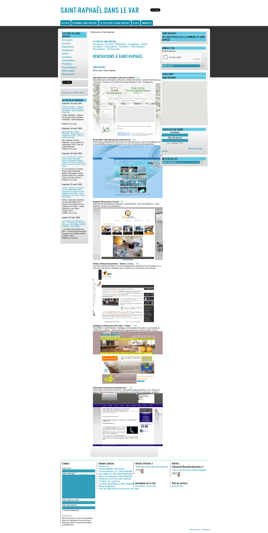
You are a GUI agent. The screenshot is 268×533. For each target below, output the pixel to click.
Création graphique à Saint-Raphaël (116, 483)
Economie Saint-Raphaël (84, 22)
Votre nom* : (67, 468)
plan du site (177, 486)
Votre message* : (69, 473)
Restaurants (68, 74)
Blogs (136, 22)
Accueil (65, 22)
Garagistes (67, 50)
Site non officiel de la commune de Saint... (120, 488)
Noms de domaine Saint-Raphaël (115, 476)
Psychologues (69, 67)
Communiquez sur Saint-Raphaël (115, 471)
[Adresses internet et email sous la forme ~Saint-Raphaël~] (203, 474)
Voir (138, 78)
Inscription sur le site (145, 486)
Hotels (65, 53)
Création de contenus (109, 481)
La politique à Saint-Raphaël (115, 22)
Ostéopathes (68, 60)
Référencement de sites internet (115, 479)
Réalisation (206, 530)
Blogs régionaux (107, 486)
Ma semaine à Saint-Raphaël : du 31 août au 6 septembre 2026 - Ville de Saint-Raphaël (73, 134)
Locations (67, 57)
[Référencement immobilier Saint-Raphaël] (167, 471)
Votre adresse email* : (71, 500)
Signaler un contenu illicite (73, 93)
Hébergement (195, 530)
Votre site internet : (70, 505)
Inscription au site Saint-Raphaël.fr (116, 474)
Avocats (66, 43)
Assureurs (67, 40)
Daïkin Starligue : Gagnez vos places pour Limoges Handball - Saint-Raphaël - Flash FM (73, 109)
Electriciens (68, 47)
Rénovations (68, 70)
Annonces (147, 22)
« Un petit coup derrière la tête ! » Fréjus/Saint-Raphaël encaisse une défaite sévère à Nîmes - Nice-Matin (74, 224)
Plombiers (67, 64)
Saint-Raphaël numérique (111, 469)
